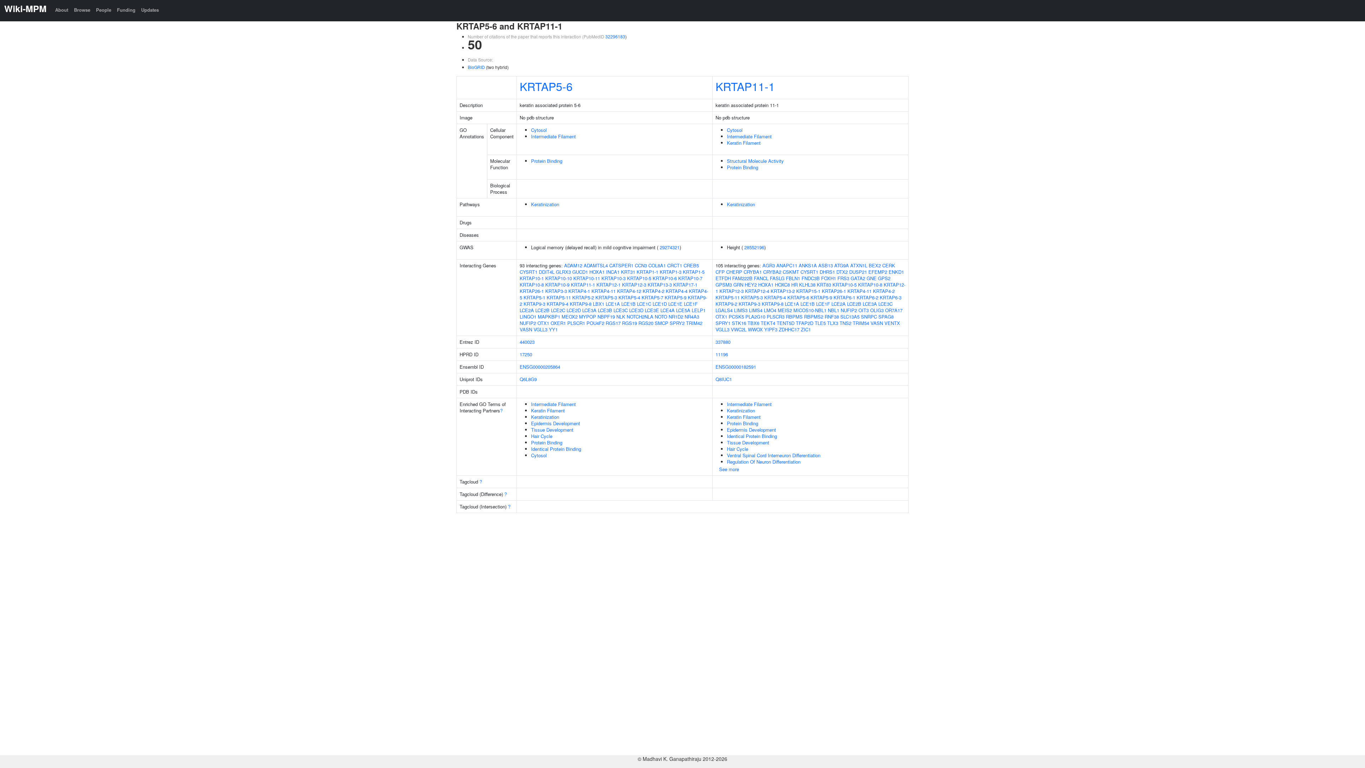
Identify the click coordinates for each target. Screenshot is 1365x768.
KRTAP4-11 (604, 291)
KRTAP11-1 (745, 86)
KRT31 (628, 271)
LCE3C (621, 310)
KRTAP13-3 (660, 284)
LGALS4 (724, 310)
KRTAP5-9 (675, 297)
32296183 (615, 36)
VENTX (892, 323)
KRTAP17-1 (685, 284)
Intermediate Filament (553, 136)
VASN (526, 329)
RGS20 (645, 323)
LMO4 (770, 310)
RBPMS (794, 316)
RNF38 (832, 316)
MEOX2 (570, 316)
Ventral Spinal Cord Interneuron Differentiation (773, 455)
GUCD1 (580, 271)
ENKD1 (896, 271)
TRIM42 (694, 323)
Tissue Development (552, 429)
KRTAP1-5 (694, 271)
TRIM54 (861, 323)
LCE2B (542, 310)
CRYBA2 (772, 271)
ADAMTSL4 (596, 265)
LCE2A (527, 310)
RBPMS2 (813, 316)
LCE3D (636, 310)
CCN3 (641, 265)
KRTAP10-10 (558, 278)
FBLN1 (793, 278)
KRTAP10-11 (586, 278)
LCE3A (589, 310)
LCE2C (558, 310)
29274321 (670, 247)
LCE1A (613, 303)
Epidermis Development (555, 423)
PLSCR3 (776, 316)
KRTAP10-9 (557, 284)
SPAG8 (886, 316)
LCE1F (691, 303)
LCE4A (667, 310)
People (103, 9)
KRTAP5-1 (534, 297)
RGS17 (613, 323)
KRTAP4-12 (629, 291)
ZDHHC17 (789, 329)
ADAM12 (573, 265)
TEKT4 (768, 323)
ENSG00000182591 (736, 366)
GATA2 (858, 278)
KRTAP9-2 (726, 303)
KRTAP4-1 (579, 291)
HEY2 (751, 284)
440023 (527, 341)
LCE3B (605, 310)
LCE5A (683, 310)
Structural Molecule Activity (755, 161)
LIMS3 (741, 310)
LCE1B (628, 303)
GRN (738, 284)
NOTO (661, 316)
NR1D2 (676, 316)
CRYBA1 (753, 271)
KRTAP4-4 (676, 291)
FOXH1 (828, 278)
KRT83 (824, 284)
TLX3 (832, 323)
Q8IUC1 (724, 379)
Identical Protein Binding (556, 449)
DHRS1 (827, 271)
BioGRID (476, 67)
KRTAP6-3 (890, 297)
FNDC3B (811, 278)
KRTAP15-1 (808, 291)
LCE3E (652, 310)
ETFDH (723, 278)
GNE (872, 278)
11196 (722, 354)
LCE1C (644, 303)
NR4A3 (692, 316)
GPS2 (884, 278)
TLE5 (820, 323)
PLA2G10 (755, 316)
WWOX (755, 329)
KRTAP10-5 (639, 278)
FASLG (777, 278)
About (61, 9)
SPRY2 (677, 323)
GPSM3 (724, 284)
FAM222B (742, 278)
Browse (82, 9)
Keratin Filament (744, 142)
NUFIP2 (528, 323)
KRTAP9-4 (557, 303)
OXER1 (558, 323)
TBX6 (753, 323)
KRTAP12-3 (634, 284)
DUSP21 (858, 271)
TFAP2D (804, 323)
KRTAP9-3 (534, 303)
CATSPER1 (621, 265)
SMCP (661, 323)
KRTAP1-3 (670, 271)
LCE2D (574, 310)
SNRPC (869, 316)
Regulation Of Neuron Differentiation (764, 461)
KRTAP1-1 (647, 271)
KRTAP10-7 (690, 278)
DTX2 (842, 271)
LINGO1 (528, 316)
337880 (723, 341)
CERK (888, 265)
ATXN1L (858, 265)
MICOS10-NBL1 (809, 310)
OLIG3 (877, 310)
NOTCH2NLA (640, 316)
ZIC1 (806, 329)
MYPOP (587, 316)
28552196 (754, 247)
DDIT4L (547, 271)
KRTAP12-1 (608, 284)
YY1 (553, 329)
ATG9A (841, 265)
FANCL (761, 278)
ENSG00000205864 (540, 366)
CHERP (734, 271)
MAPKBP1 (549, 316)
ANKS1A (808, 265)
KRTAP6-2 (867, 297)
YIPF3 (770, 329)
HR (794, 284)
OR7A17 (894, 310)
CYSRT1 (528, 271)
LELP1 (699, 310)
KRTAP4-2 (653, 291)
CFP (720, 271)
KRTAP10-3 (613, 278)
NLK (620, 316)
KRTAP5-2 (583, 297)
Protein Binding (546, 161)
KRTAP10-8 (532, 284)
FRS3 (843, 278)
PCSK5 (736, 316)
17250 (526, 354)
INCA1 (613, 271)
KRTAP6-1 (844, 297)
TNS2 (845, 323)
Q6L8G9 (528, 379)
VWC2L (738, 329)
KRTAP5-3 (606, 297)
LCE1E (675, 303)
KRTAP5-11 (559, 297)
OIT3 (863, 310)
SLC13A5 (850, 316)
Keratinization (545, 204)
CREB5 (691, 265)
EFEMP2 (877, 271)
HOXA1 (597, 271)
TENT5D (785, 323)
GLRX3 (563, 271)
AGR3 (768, 265)
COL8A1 (657, 265)
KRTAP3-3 (556, 291)
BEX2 (875, 265)
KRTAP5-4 (629, 297)
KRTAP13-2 (783, 291)
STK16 (739, 323)
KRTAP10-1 (532, 278)
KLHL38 (807, 284)
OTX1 (543, 323)
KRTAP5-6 (546, 86)
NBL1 (833, 310)
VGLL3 (540, 329)
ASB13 (825, 265)
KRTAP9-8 (581, 303)
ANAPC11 (786, 265)
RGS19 (629, 323)
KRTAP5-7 (652, 297)
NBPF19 (606, 316)
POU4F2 (595, 323)
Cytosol (539, 130)
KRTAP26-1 (532, 291)
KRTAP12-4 (757, 291)
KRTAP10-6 (665, 278)
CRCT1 (674, 265)
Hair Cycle (541, 436)
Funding (126, 9)
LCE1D (660, 303)
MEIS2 (785, 310)
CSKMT (791, 271)
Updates (150, 9)
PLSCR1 (576, 323)
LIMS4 (755, 310)
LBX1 (598, 303)
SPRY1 (723, 323)
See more (729, 469)
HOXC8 (782, 284)
